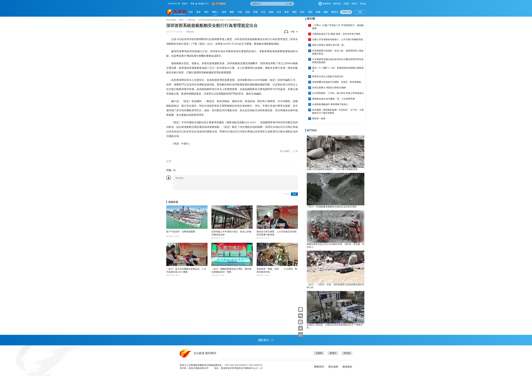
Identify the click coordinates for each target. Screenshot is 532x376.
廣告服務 (333, 366)
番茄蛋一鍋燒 (318, 118)
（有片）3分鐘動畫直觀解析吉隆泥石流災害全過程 (332, 206)
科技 (302, 12)
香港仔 (354, 4)
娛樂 (271, 12)
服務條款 (347, 366)
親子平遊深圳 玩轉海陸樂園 (180, 231)
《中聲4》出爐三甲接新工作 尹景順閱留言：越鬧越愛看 (338, 27)
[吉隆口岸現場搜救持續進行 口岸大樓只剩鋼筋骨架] (335, 151)
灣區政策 (191, 20)
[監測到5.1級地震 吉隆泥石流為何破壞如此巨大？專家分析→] (335, 307)
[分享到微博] (300, 328)
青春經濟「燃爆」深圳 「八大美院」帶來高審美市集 (277, 270)
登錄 (360, 12)
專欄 (318, 12)
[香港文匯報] (176, 12)
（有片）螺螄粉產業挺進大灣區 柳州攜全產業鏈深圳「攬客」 (231, 270)
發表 (294, 194)
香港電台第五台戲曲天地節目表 (327, 76)
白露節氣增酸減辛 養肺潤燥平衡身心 (330, 104)
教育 (286, 12)
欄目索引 (263, 340)
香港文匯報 (171, 20)
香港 (198, 12)
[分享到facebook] (300, 322)
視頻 (247, 12)
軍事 (255, 12)
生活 (279, 12)
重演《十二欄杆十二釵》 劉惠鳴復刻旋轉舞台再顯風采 (338, 69)
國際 (232, 12)
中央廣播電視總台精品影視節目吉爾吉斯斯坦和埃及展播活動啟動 (338, 60)
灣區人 (215, 12)
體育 (294, 12)
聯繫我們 (319, 366)
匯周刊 (334, 12)
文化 (263, 12)
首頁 (190, 12)
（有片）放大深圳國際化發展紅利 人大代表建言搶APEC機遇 (186, 270)
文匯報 (346, 4)
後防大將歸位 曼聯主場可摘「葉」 (329, 45)
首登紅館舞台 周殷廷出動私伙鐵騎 (329, 87)
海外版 (363, 4)
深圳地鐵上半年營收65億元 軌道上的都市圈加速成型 (231, 233)
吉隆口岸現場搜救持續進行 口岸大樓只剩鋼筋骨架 (337, 39)
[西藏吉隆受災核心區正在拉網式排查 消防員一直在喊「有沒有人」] (335, 226)
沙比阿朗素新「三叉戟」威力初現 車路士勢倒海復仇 (338, 93)
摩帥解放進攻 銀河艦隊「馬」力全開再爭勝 (333, 99)
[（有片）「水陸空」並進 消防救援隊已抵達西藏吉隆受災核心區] (335, 267)
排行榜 (311, 18)
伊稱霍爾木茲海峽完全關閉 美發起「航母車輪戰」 (337, 82)
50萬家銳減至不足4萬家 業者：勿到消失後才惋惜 (336, 34)
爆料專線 (337, 4)
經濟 (224, 12)
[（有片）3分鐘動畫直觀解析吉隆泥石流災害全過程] (335, 189)
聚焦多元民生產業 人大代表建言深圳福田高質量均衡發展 (276, 233)
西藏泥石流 (221, 4)
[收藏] (300, 309)
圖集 (326, 12)
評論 (240, 12)
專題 (310, 12)
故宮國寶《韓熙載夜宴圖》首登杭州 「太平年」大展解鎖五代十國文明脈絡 (338, 111)
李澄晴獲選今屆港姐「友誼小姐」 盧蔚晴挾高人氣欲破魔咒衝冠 (338, 52)
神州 (206, 12)
